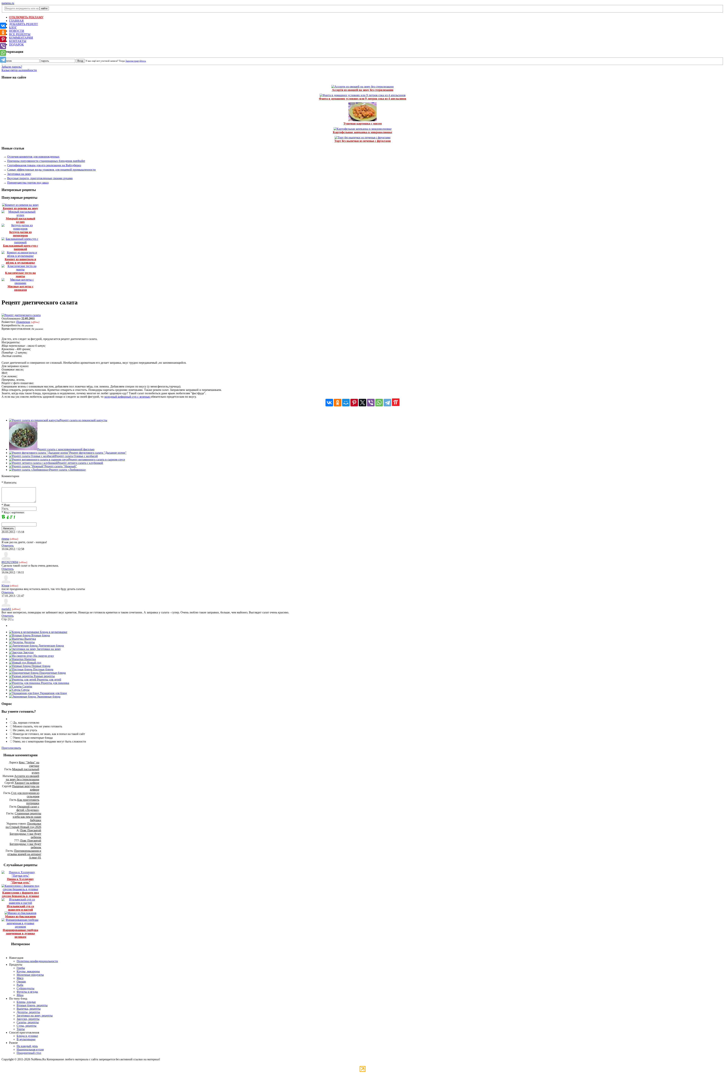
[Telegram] (387, 402)
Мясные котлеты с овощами (20, 288)
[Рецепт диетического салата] (21, 315)
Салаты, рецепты (28, 1022)
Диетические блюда (51, 645)
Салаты (27, 686)
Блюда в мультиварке (53, 632)
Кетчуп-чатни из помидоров (20, 233)
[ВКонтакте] (329, 402)
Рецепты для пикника (54, 683)
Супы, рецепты (26, 1025)
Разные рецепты (44, 676)
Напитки (30, 659)
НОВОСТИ (16, 30)
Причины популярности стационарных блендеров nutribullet (46, 161)
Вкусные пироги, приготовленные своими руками (40, 178)
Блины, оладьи (26, 1002)
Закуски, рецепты (28, 1019)
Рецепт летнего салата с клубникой (80, 462)
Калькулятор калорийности (19, 70)
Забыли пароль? (12, 66)
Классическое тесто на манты (20, 274)
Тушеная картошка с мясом (362, 123)
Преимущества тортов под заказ (28, 182)
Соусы (24, 689)
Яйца (20, 995)
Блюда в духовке (27, 1035)
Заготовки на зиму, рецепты (35, 1015)
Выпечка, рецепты (29, 1008)
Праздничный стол (29, 1052)
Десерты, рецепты (28, 1012)
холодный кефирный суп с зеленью (127, 396)
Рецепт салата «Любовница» (67, 469)
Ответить (8, 545)
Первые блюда (40, 666)
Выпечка (30, 638)
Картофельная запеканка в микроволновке (362, 132)
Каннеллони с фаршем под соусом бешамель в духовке (20, 894)
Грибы (21, 968)
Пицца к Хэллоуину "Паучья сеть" (20, 880)
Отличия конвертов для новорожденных (33, 156)
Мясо (20, 978)
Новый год (33, 662)
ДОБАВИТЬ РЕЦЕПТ (23, 24)
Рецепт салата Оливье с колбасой (76, 456)
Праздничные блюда (52, 672)
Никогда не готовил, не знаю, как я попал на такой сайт (49, 734)
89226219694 (10, 562)
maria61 (6, 609)
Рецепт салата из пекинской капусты (83, 420)
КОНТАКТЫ (17, 41)
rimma (5, 538)
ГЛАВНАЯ (16, 20)
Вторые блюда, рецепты (32, 1005)
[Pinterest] (354, 402)
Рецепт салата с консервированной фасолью (65, 449)
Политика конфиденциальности (37, 961)
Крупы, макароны (28, 971)
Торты (21, 1029)
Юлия (5, 585)
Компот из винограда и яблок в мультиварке (20, 261)
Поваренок (23, 321)
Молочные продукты (30, 974)
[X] (362, 402)
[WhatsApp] (379, 402)
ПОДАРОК (16, 44)
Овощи (21, 981)
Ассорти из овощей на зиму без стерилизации (362, 90)
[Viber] (371, 402)
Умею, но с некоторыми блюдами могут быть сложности (49, 741)
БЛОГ (13, 27)
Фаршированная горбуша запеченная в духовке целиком (20, 933)
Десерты (29, 642)
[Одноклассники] (337, 402)
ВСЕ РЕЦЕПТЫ (19, 34)
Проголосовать (11, 747)
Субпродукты (25, 988)
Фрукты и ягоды (27, 991)
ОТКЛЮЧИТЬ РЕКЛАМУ (26, 17)
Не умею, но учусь (25, 730)
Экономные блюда (48, 696)
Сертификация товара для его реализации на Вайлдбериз (44, 165)
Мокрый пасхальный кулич (20, 220)
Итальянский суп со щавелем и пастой (20, 908)
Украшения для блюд (53, 693)
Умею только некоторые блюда (33, 737)
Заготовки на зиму (19, 174)
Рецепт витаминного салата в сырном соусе (97, 459)
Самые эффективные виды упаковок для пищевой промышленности (51, 169)
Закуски (28, 652)
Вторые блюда (40, 635)
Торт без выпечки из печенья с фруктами (362, 140)
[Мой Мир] (346, 402)
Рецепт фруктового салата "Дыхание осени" (97, 452)
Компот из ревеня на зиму (20, 208)
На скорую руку (43, 655)
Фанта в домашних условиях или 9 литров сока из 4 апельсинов (362, 98)
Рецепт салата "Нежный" (61, 466)
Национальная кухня (30, 1049)
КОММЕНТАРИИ (21, 37)
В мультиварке (26, 1039)
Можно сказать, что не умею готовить (37, 726)
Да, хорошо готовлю (26, 722)
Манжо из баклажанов (20, 916)
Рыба (20, 985)
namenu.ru (8, 3)
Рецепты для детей (48, 679)
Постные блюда (42, 669)
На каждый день (27, 1046)
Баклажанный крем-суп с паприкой (20, 247)
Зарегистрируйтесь (135, 60)
